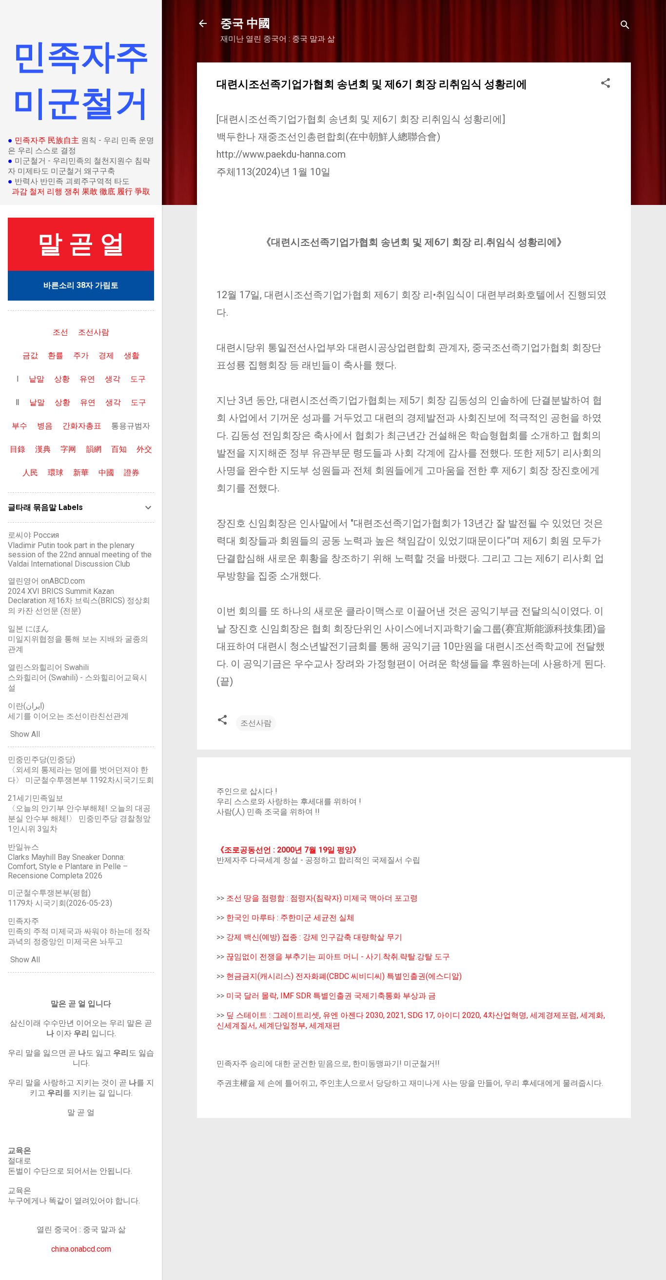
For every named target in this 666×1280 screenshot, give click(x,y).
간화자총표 (81, 425)
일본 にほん (28, 628)
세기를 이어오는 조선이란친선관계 (68, 716)
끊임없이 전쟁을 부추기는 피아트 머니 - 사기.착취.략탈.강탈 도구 (338, 956)
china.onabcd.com (81, 1249)
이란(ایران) (26, 706)
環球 (55, 472)
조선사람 (256, 723)
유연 (87, 379)
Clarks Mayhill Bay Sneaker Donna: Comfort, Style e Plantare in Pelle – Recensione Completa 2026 (68, 866)
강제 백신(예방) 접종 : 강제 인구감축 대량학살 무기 (314, 937)
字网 (68, 449)
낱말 (36, 379)
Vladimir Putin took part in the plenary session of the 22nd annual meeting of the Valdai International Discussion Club (80, 555)
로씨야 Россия (33, 535)
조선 (60, 332)
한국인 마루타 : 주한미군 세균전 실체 (290, 917)
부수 (19, 425)
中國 (106, 472)
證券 (131, 472)
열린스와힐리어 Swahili (48, 667)
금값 (30, 355)
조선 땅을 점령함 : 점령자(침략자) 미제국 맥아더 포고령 (322, 898)
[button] (605, 84)
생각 (112, 379)
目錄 (17, 449)
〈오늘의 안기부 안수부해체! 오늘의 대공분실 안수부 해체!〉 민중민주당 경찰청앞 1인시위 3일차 (79, 818)
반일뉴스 (23, 847)
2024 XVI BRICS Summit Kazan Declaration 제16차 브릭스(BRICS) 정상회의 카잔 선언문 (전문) (79, 601)
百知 (119, 449)
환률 (55, 355)
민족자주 (23, 921)
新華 (81, 472)
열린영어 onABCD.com (46, 581)
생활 (131, 355)
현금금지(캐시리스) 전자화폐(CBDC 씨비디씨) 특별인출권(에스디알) (344, 976)
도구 (138, 379)
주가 (81, 355)
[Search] (625, 26)
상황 (62, 379)
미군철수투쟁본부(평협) (49, 892)
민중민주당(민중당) (41, 759)
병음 (45, 425)
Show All (25, 734)
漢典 (43, 449)
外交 (144, 449)
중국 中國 (245, 23)
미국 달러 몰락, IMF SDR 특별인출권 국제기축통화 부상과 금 (331, 995)
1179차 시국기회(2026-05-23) (60, 903)
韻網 (93, 449)
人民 (30, 472)
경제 (106, 355)
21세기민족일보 (35, 798)
